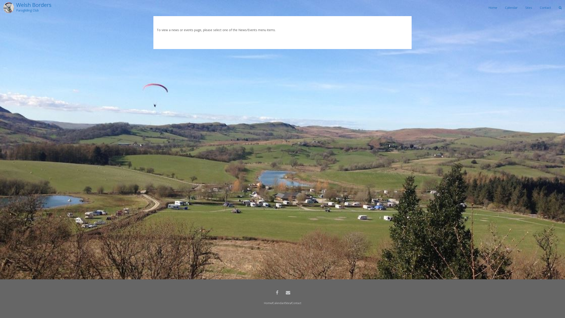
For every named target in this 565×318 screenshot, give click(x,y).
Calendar (278, 303)
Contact (296, 303)
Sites (288, 303)
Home (268, 303)
